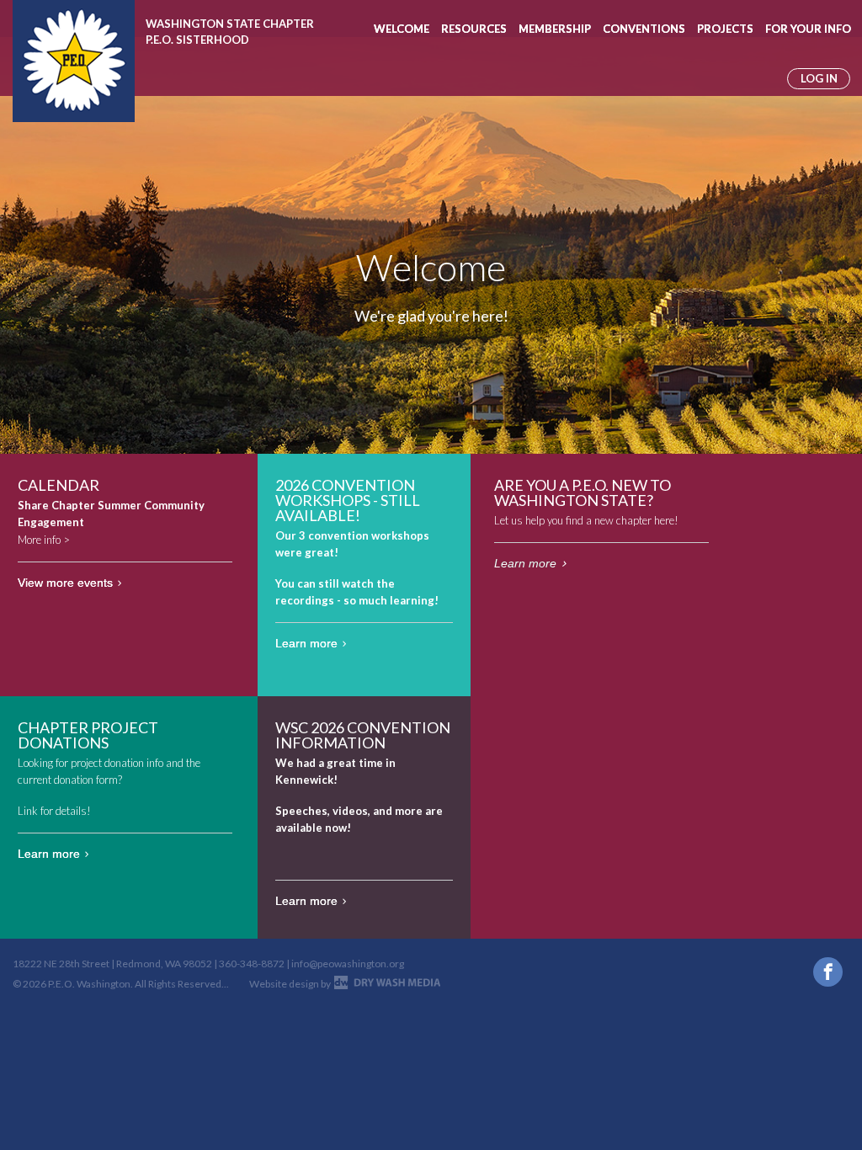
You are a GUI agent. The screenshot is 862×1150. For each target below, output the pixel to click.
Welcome (401, 28)
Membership (555, 28)
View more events (65, 582)
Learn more (306, 643)
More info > (44, 539)
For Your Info (808, 28)
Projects (725, 28)
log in (819, 78)
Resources (474, 28)
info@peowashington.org (347, 963)
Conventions (644, 28)
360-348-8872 (252, 963)
